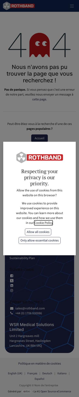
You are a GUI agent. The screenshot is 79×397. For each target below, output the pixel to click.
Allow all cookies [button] (38, 232)
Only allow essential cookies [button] (39, 240)
